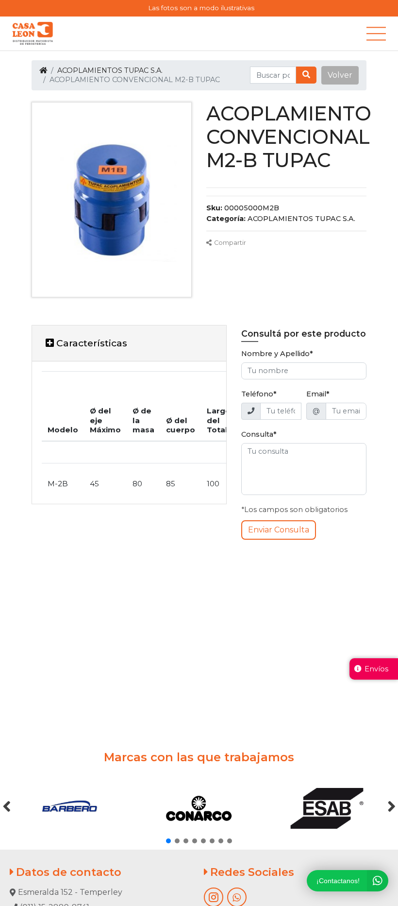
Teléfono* (259, 394)
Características (90, 343)
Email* (318, 394)
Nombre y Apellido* (277, 353)
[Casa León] (32, 33)
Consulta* (259, 434)
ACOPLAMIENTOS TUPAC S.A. (110, 70)
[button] (340, 75)
